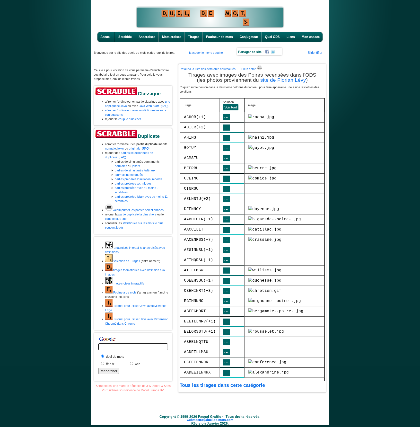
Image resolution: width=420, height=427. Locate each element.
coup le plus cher (129, 119)
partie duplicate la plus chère (137, 214)
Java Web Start (149, 106)
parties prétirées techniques (133, 183)
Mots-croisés (171, 37)
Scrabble (125, 37)
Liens (291, 37)
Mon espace (311, 37)
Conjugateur (249, 37)
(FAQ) (164, 106)
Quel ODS (272, 37)
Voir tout (230, 107)
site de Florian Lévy (283, 80)
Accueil (106, 37)
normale (110, 148)
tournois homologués (129, 175)
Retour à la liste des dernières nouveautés (208, 69)
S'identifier (315, 52)
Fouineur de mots (219, 37)
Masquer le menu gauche (206, 52)
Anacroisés (147, 37)
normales (121, 166)
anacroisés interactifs (127, 247)
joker (120, 148)
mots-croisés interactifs (128, 283)
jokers (136, 166)
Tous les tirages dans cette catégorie (222, 385)
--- (226, 117)
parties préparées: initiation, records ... (140, 179)
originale (134, 148)
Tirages (193, 37)
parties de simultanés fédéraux (135, 170)
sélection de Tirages (126, 261)
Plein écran (249, 69)
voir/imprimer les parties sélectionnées (138, 210)
